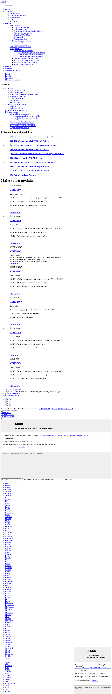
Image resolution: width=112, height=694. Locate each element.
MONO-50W (15, 363)
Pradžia (7, 9)
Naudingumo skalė (20, 39)
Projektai (8, 66)
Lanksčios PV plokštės (22, 35)
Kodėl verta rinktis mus (18, 15)
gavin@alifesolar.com (12, 393)
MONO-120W (16, 271)
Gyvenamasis (18, 37)
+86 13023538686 (7, 415)
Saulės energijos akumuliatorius (20, 47)
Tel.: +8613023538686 (13, 390)
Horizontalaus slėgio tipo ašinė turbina (31, 53)
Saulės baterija (15, 25)
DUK (12, 19)
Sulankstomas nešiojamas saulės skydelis (28, 31)
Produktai (8, 23)
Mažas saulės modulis (21, 29)
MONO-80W (15, 190)
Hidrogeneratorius (16, 49)
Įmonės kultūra (15, 17)
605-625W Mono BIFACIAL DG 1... (26, 158)
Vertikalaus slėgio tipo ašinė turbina (30, 57)
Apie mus (8, 11)
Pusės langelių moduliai (22, 27)
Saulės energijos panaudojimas (20, 41)
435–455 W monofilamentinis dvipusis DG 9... (30, 166)
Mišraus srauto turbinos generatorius (26, 60)
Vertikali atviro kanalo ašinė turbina (30, 55)
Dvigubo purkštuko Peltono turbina (26, 58)
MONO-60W (15, 220)
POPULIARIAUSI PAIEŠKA (62, 409)
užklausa (13, 213)
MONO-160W (16, 302)
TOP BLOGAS (44, 409)
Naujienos (8, 68)
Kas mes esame (15, 13)
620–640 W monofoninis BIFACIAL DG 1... (29, 149)
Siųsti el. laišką (6, 413)
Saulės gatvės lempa (21, 45)
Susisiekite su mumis (12, 70)
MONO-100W (16, 251)
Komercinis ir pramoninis (23, 33)
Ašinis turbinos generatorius (23, 51)
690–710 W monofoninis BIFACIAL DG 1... (29, 141)
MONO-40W (15, 332)
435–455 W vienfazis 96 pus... (23, 175)
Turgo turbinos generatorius (23, 64)
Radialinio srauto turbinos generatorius (27, 62)
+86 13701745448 (7, 417)
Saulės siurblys (19, 43)
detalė (18, 213)
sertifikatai (13, 21)
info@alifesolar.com (12, 395)
